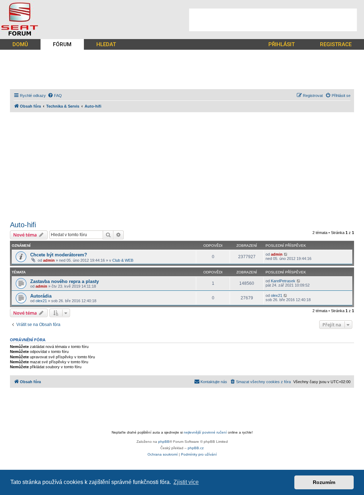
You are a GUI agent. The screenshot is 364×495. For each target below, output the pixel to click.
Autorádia (41, 296)
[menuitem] (55, 95)
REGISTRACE (336, 44)
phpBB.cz (196, 448)
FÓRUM (62, 44)
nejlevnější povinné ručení (205, 432)
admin (49, 260)
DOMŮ (20, 44)
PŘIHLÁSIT (281, 44)
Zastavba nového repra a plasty (64, 281)
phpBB (164, 442)
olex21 (41, 301)
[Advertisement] (273, 20)
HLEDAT (106, 44)
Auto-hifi (23, 225)
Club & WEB (122, 260)
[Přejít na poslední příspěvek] (286, 254)
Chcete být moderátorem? (58, 254)
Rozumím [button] (324, 482)
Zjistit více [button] (186, 482)
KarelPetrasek (283, 281)
